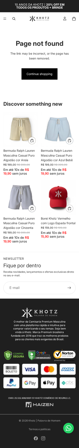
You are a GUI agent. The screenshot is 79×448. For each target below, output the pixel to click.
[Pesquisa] (14, 18)
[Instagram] (43, 438)
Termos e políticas (39, 429)
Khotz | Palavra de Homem (44, 420)
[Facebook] (35, 438)
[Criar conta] (69, 287)
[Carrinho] (74, 18)
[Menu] (5, 19)
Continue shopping (39, 74)
